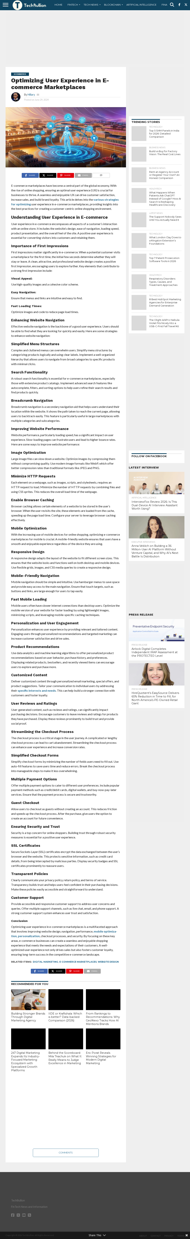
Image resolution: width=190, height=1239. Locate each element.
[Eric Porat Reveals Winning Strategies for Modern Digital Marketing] (103, 1038)
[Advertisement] (95, 38)
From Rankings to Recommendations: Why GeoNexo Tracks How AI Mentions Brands (103, 1019)
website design (108, 961)
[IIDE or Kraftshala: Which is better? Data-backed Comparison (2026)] (65, 999)
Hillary (31, 94)
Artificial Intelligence (141, 4)
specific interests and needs (37, 690)
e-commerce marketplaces (78, 961)
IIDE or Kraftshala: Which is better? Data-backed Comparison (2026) (65, 1017)
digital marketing (45, 961)
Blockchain (112, 4)
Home (58, 4)
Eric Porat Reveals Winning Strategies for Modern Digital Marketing (101, 1058)
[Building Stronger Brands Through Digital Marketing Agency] (28, 999)
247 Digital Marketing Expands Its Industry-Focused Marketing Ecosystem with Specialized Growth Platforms (25, 1061)
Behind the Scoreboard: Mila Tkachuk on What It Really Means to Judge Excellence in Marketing (64, 1058)
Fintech (73, 4)
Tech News (91, 4)
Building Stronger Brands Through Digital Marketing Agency (28, 1017)
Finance (167, 4)
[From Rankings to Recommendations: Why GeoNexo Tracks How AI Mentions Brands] (103, 999)
